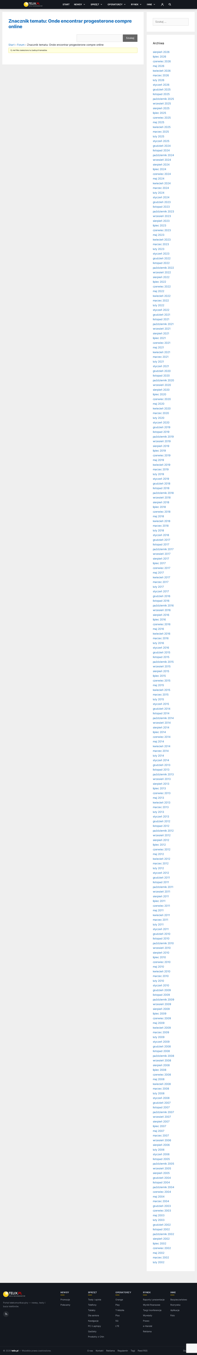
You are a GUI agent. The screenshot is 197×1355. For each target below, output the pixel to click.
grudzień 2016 (161, 596)
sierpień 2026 (161, 52)
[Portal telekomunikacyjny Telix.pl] (14, 1294)
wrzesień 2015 (162, 666)
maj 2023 (159, 234)
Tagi (133, 1350)
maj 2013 (158, 797)
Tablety (92, 1310)
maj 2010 (158, 966)
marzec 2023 (161, 244)
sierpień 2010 (161, 952)
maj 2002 (159, 1252)
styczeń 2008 (161, 1098)
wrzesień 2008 (162, 1060)
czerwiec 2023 (162, 230)
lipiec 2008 (159, 1069)
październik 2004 (163, 1187)
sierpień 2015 (161, 671)
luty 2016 (158, 643)
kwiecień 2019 (161, 464)
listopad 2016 (161, 600)
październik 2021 (163, 324)
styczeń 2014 (161, 760)
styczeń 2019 (161, 478)
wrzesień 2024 (162, 159)
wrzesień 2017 (162, 553)
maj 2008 (159, 1079)
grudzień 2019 (161, 427)
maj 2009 (159, 1022)
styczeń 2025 (161, 141)
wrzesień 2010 (162, 947)
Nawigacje (93, 1320)
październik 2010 (163, 943)
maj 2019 (158, 460)
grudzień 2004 (162, 1177)
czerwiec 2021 (161, 342)
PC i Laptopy (94, 1326)
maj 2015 (158, 685)
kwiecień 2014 (161, 746)
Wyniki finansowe (151, 1304)
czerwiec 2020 (162, 399)
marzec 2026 (161, 75)
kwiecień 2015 (161, 689)
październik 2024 (163, 155)
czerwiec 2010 (162, 962)
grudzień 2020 (162, 371)
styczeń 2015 (161, 703)
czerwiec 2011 (161, 905)
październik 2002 (163, 1234)
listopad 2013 (161, 769)
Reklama (147, 1331)
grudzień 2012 (161, 821)
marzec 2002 (161, 1257)
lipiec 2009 (159, 1013)
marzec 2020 (161, 413)
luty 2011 (158, 924)
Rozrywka (175, 1304)
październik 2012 (163, 830)
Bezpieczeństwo (178, 1299)
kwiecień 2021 (161, 352)
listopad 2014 (161, 713)
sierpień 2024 (161, 164)
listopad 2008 (161, 1051)
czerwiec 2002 (162, 1248)
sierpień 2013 (161, 783)
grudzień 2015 (161, 652)
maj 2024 (159, 178)
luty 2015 (158, 699)
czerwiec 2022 (162, 286)
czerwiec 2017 (161, 568)
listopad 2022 (161, 263)
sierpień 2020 (161, 389)
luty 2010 (158, 980)
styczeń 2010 (161, 985)
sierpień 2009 (161, 1008)
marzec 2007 (161, 1135)
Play (117, 1304)
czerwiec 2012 (161, 849)
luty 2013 (158, 811)
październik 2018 (163, 492)
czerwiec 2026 (162, 61)
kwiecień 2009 (162, 1027)
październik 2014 (163, 718)
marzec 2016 (161, 638)
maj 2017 (158, 572)
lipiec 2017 (159, 563)
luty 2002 (159, 1262)
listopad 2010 (161, 938)
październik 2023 (163, 211)
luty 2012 (158, 868)
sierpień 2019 (161, 446)
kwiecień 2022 (162, 295)
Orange (119, 1299)
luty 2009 (159, 1037)
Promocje (65, 1299)
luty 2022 (158, 305)
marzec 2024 (161, 187)
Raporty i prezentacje (154, 1299)
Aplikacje (174, 1310)
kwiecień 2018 (161, 521)
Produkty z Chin (96, 1336)
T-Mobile (119, 1310)
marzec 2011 (160, 919)
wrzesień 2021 (162, 328)
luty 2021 (158, 361)
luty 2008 (159, 1093)
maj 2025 (158, 122)
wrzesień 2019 (162, 441)
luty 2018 (158, 530)
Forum (21, 44)
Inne (149, 4)
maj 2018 (158, 516)
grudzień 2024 (162, 145)
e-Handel (147, 1326)
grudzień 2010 (161, 933)
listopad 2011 (161, 882)
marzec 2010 (161, 976)
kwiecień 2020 (162, 408)
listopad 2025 (161, 94)
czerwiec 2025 (162, 117)
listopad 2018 (161, 488)
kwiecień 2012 (161, 858)
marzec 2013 (161, 807)
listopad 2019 (161, 431)
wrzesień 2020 (162, 385)
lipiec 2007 (159, 1126)
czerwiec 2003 (162, 1210)
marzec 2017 (161, 582)
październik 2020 (163, 380)
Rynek (134, 4)
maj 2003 (159, 1215)
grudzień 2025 (162, 89)
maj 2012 (158, 854)
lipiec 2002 (159, 1243)
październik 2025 (163, 98)
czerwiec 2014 (162, 736)
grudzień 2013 (161, 765)
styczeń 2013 (161, 816)
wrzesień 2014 (162, 722)
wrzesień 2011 (161, 891)
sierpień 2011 (161, 896)
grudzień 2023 (162, 202)
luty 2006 (159, 1149)
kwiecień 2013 (161, 802)
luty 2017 (158, 586)
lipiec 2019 (159, 450)
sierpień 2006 (161, 1144)
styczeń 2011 (161, 929)
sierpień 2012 (161, 840)
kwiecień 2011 (161, 915)
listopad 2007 (161, 1107)
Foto (172, 1315)
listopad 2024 (161, 150)
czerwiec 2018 (161, 511)
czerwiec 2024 (162, 173)
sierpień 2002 (161, 1238)
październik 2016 (163, 605)
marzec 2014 (161, 750)
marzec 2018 (161, 525)
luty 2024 (159, 192)
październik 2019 (163, 436)
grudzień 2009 (162, 990)
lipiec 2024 (159, 169)
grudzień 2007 (162, 1102)
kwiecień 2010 (161, 971)
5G (116, 1320)
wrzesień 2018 (162, 497)
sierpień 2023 (161, 220)
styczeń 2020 (161, 422)
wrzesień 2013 (162, 779)
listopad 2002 (161, 1229)
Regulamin (123, 1350)
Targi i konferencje (152, 1310)
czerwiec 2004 (162, 1191)
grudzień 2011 (161, 877)
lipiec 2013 (159, 788)
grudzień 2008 (162, 1046)
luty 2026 (159, 80)
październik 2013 (163, 774)
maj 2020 (159, 403)
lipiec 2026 (159, 56)
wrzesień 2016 (162, 610)
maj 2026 (159, 66)
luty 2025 (158, 136)
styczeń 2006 (161, 1154)
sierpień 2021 (161, 333)
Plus (117, 1315)
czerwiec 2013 (162, 793)
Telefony (92, 1304)
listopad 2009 (161, 994)
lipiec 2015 (159, 675)
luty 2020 (159, 417)
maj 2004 (159, 1196)
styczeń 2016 (161, 647)
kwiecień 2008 (162, 1084)
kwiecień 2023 (162, 239)
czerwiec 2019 (162, 455)
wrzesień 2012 (162, 835)
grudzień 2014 (161, 708)
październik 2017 (163, 549)
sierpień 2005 (161, 1173)
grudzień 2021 (161, 314)
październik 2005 (163, 1163)
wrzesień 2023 (162, 216)
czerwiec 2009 (162, 1018)
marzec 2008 (161, 1088)
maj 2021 (158, 347)
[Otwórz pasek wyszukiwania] (169, 4)
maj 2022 (158, 291)
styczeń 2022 (161, 309)
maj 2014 (158, 741)
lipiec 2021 (159, 338)
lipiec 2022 (159, 281)
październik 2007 (163, 1112)
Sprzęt (95, 4)
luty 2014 (158, 755)
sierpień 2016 (161, 614)
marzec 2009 (161, 1032)
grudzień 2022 (162, 258)
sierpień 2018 (161, 502)
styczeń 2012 (161, 872)
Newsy (78, 4)
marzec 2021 (161, 356)
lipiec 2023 (159, 225)
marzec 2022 (161, 300)
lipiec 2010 (159, 957)
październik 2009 (163, 999)
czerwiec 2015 (161, 680)
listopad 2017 (161, 544)
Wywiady (147, 1315)
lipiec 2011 (159, 901)
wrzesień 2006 (162, 1140)
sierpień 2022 (161, 277)
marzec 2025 (161, 131)
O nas (90, 1350)
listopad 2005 (161, 1159)
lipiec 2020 (159, 394)
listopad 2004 (161, 1182)
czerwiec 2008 (162, 1074)
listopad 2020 (161, 375)
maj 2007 (159, 1130)
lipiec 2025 (159, 112)
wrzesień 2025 (162, 103)
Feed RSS (142, 1350)
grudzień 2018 (161, 483)
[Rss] (6, 1314)
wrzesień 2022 (162, 272)
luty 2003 (159, 1219)
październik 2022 (163, 267)
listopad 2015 (161, 657)
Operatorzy (115, 4)
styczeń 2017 (161, 591)
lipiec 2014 (159, 732)
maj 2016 (158, 628)
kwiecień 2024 (162, 183)
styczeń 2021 (161, 366)
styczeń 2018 (161, 535)
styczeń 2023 (161, 253)
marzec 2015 (161, 694)
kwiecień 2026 (162, 70)
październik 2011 (163, 887)
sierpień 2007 (161, 1121)
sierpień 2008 (161, 1065)
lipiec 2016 (159, 619)
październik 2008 (163, 1055)
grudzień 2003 (162, 1206)
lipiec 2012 (159, 844)
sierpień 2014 (161, 727)
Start (66, 4)
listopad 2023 (161, 206)
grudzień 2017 (161, 539)
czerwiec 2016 (162, 624)
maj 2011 (158, 910)
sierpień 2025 (161, 108)
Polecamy (65, 1304)
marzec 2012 (161, 863)
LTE (117, 1326)
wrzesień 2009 (162, 1004)
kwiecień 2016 (161, 633)
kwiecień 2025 (162, 127)
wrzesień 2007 (162, 1116)
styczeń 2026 (161, 84)
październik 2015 (163, 661)
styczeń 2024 (161, 197)
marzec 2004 (161, 1201)
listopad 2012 (161, 825)
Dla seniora (93, 1315)
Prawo (146, 1320)
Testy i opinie (94, 1299)
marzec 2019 (161, 469)
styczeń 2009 (161, 1041)
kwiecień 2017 (161, 577)
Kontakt (99, 1350)
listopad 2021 (161, 319)
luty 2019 (158, 474)
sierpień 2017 (161, 558)
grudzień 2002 (162, 1224)
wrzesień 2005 (162, 1168)
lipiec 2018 (159, 506)
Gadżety (92, 1331)
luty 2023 (159, 249)
